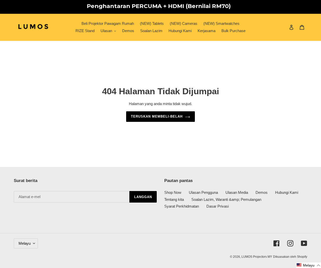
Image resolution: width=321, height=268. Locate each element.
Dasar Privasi (217, 206)
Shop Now (172, 192)
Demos (262, 192)
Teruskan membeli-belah (157, 116)
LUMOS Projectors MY (257, 256)
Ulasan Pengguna (203, 192)
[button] (308, 265)
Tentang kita (174, 199)
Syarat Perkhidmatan (181, 206)
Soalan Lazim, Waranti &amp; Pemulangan (226, 199)
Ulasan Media (236, 192)
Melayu (25, 243)
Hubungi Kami (286, 192)
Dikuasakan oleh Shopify (290, 256)
